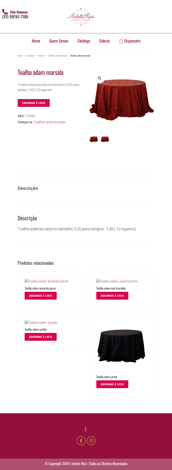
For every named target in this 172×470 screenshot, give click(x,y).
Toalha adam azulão (36, 329)
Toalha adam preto (106, 376)
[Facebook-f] (81, 440)
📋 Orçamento (129, 41)
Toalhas (41, 55)
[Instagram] (91, 440)
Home (36, 41)
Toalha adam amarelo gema (40, 288)
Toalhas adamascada (57, 55)
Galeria (104, 41)
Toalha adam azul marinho (111, 288)
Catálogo (83, 41)
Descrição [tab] (28, 188)
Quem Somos (59, 41)
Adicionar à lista (33, 103)
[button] (99, 77)
